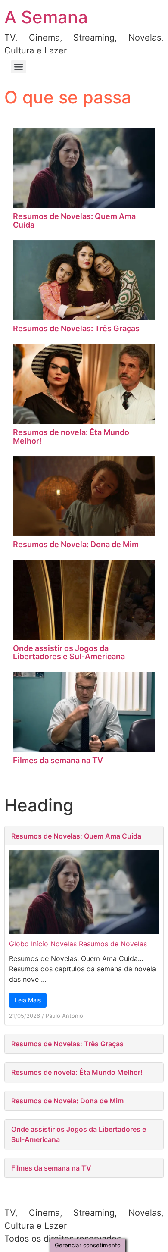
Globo (19, 943)
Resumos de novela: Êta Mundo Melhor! (71, 436)
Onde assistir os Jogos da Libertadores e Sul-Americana (69, 652)
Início (39, 943)
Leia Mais (28, 1000)
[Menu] (18, 66)
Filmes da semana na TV (58, 760)
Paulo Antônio (64, 1015)
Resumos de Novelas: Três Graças (76, 328)
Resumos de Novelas (113, 943)
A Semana (46, 17)
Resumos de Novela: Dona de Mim (76, 544)
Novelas (63, 943)
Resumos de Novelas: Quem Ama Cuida (74, 220)
